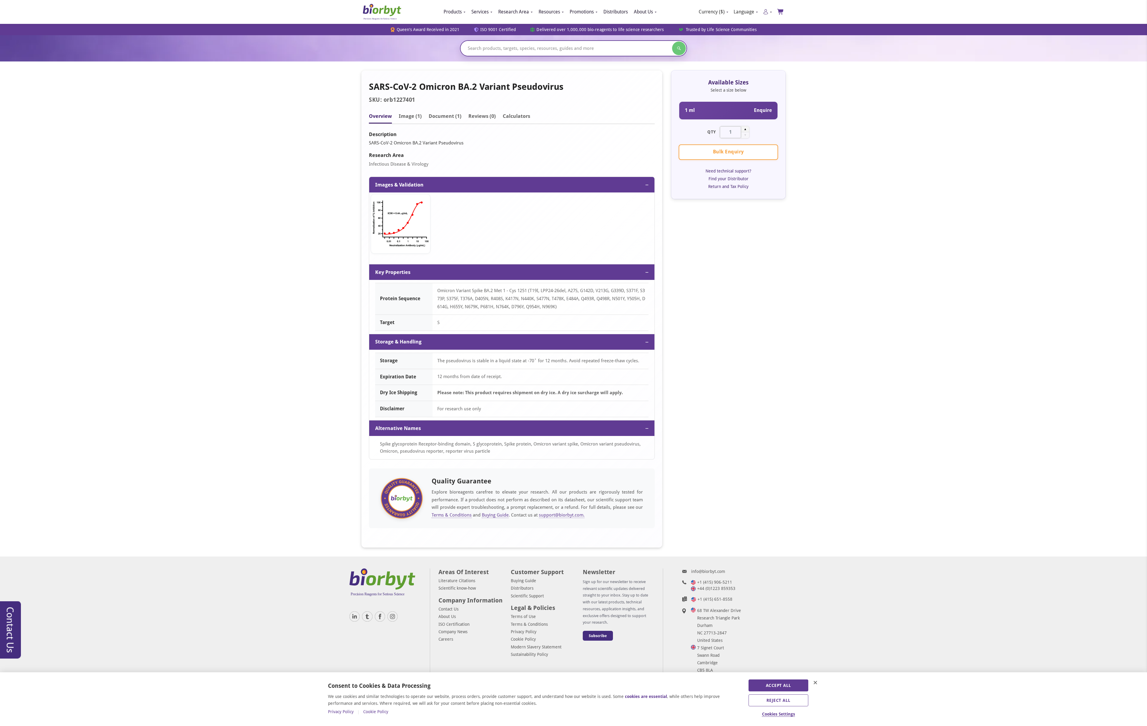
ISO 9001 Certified (498, 29)
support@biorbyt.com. (562, 515)
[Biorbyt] (382, 12)
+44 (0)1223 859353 (716, 588)
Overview (380, 116)
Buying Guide (495, 515)
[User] (767, 11)
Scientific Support (527, 596)
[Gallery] (511, 225)
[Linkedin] (354, 616)
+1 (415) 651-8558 (714, 599)
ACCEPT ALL (778, 685)
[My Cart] (780, 11)
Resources (549, 12)
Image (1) (410, 116)
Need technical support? (728, 171)
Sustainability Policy (529, 654)
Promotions (582, 12)
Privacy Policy (523, 631)
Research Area (513, 12)
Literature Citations (456, 580)
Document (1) (445, 116)
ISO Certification (454, 624)
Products (453, 12)
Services (480, 12)
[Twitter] (367, 616)
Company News (452, 631)
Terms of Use (523, 616)
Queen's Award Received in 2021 (428, 29)
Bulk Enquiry (728, 152)
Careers (445, 639)
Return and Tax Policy (728, 186)
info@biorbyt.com (708, 571)
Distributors (615, 12)
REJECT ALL (778, 700)
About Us (643, 12)
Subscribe (598, 635)
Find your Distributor (729, 178)
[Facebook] (380, 616)
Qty (711, 132)
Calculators (516, 116)
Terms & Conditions (452, 515)
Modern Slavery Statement (536, 647)
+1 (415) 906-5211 (714, 582)
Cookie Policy (523, 639)
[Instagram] (392, 616)
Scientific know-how (457, 588)
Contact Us (448, 609)
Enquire (763, 110)
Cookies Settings (778, 714)
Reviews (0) (482, 116)
